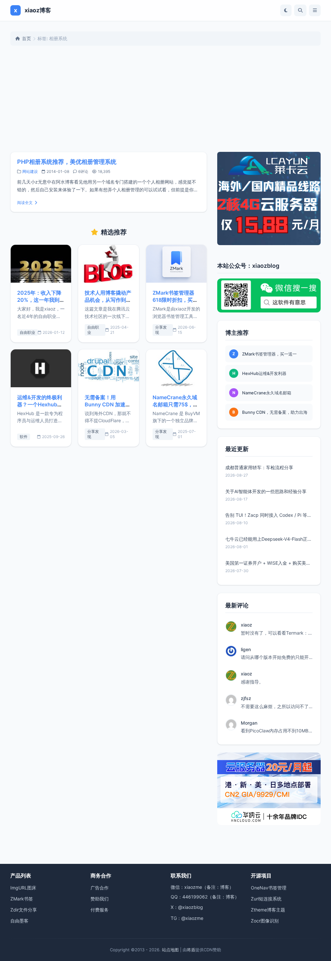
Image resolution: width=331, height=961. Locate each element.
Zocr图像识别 (265, 920)
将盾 (191, 949)
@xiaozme (192, 918)
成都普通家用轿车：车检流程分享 (259, 467)
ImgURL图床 (23, 887)
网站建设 (30, 171)
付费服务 (100, 909)
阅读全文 (25, 202)
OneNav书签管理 (268, 887)
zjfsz (246, 698)
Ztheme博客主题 (268, 909)
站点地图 (170, 949)
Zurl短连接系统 (266, 898)
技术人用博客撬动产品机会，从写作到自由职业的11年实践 (108, 299)
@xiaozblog (190, 907)
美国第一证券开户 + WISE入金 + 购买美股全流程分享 (269, 563)
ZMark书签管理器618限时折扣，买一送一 (175, 299)
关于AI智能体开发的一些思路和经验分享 (265, 491)
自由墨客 (19, 920)
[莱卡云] (269, 198)
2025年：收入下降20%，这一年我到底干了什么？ (41, 299)
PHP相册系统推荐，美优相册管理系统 (66, 161)
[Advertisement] (165, 98)
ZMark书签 (21, 898)
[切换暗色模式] (286, 10)
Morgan (249, 723)
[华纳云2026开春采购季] (269, 788)
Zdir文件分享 (23, 909)
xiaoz (246, 624)
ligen (246, 649)
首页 (26, 38)
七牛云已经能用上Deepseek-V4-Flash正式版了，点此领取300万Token (269, 539)
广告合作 (100, 887)
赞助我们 (100, 898)
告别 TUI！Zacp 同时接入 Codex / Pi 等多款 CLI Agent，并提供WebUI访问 (269, 515)
